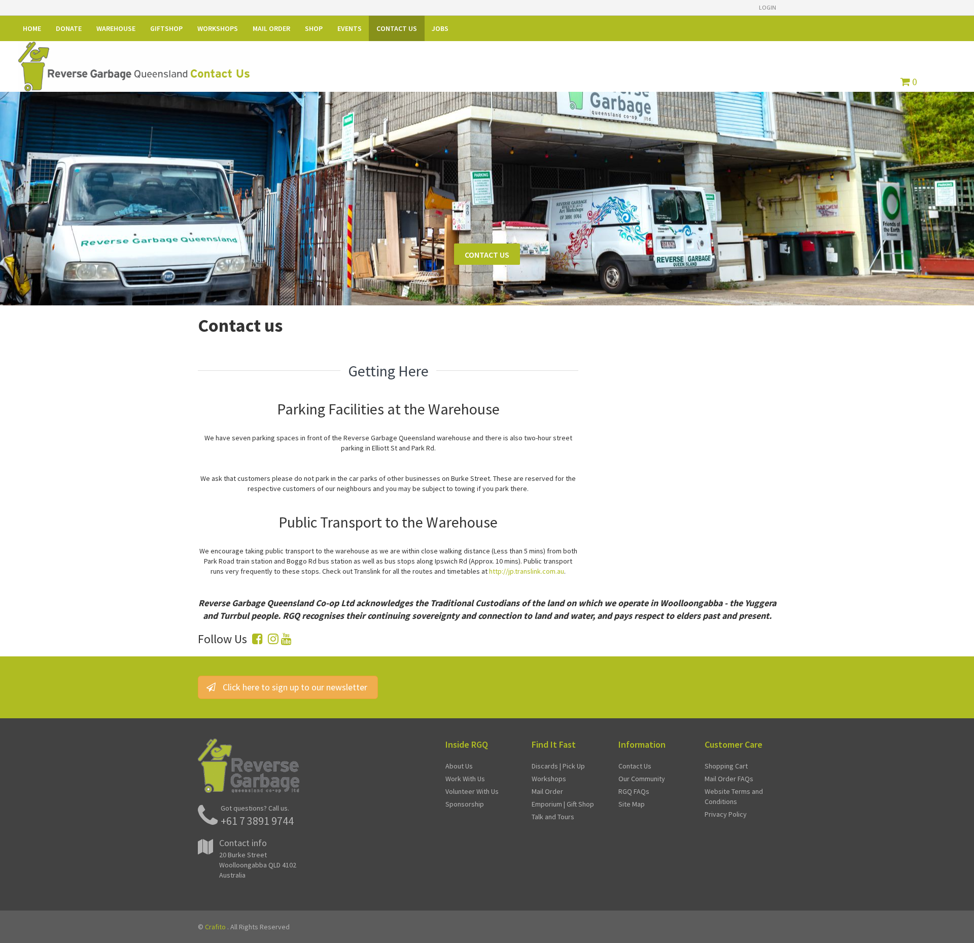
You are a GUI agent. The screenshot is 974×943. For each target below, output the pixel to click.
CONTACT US (487, 255)
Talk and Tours (553, 816)
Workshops (549, 778)
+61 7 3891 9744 (257, 821)
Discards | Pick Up (558, 766)
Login (767, 7)
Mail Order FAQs (729, 778)
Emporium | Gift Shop (563, 804)
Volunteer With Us (472, 791)
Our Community (641, 778)
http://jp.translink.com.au (526, 571)
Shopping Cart (726, 766)
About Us (459, 766)
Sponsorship (464, 804)
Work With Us (465, 778)
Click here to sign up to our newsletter (295, 687)
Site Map (631, 804)
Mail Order (547, 791)
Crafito (215, 926)
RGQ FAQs (633, 791)
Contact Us (634, 766)
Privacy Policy (726, 814)
